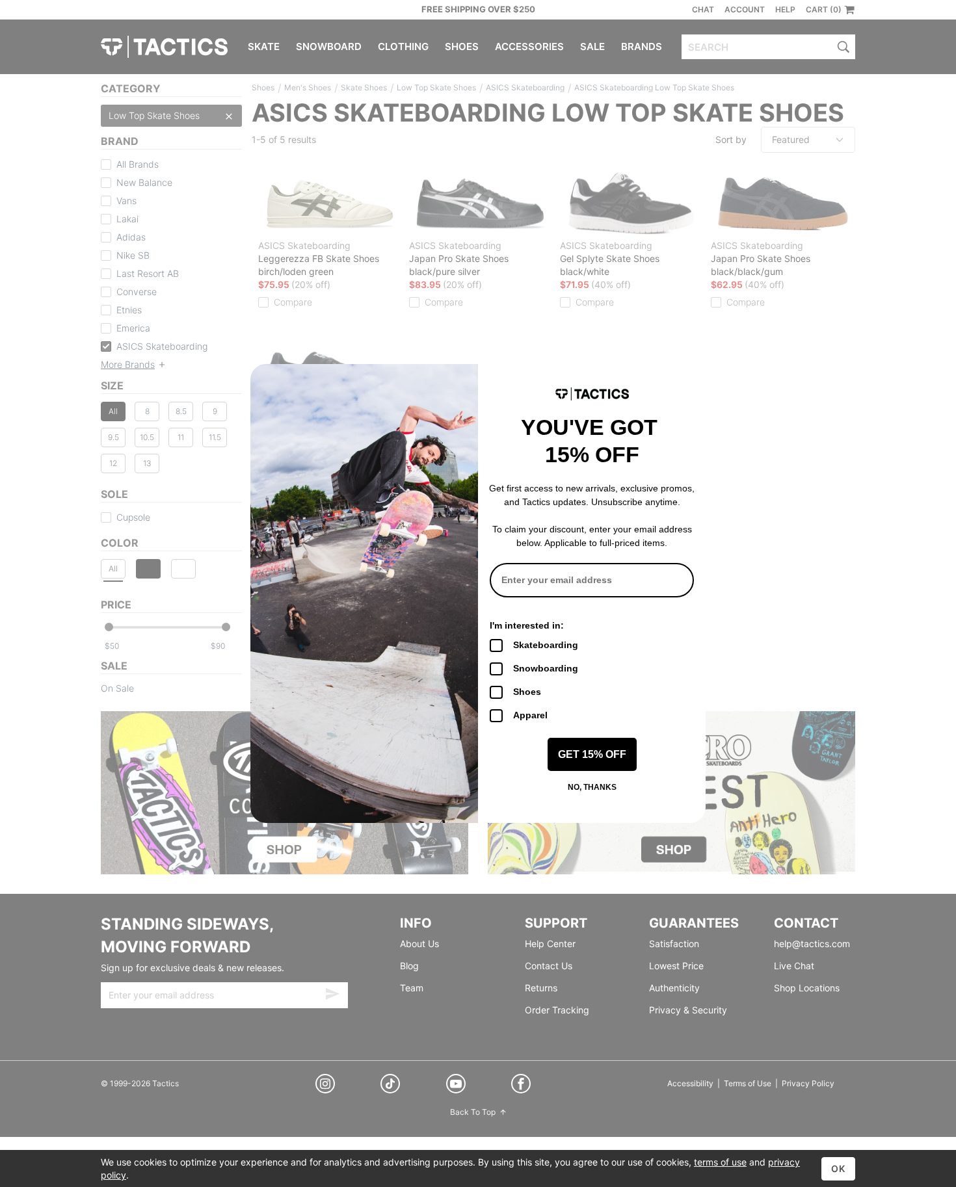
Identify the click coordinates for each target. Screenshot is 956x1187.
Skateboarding (545, 645)
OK (838, 1168)
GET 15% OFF (592, 754)
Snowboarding (545, 668)
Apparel (530, 715)
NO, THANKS (592, 787)
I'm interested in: (527, 625)
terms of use (720, 1161)
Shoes (527, 691)
